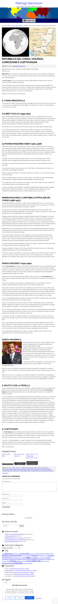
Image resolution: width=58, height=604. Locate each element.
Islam (24, 557)
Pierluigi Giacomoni (29, 3)
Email (5, 498)
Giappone (46, 555)
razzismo (52, 559)
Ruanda (8, 561)
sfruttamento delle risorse (47, 470)
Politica (20, 25)
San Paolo (18, 561)
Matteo (49, 557)
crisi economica (33, 553)
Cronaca (17, 25)
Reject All (19, 597)
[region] (19, 592)
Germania (40, 555)
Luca (35, 557)
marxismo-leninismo (15, 470)
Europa (29, 555)
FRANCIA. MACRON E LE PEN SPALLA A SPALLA (26, 570)
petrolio (29, 470)
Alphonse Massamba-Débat (30, 467)
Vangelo (18, 563)
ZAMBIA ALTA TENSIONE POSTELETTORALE (15, 534)
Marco (38, 557)
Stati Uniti (36, 561)
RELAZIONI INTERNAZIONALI (11, 541)
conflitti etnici (46, 467)
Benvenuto (38, 598)
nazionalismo (5, 559)
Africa (13, 25)
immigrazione (14, 557)
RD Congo (4, 561)
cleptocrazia (39, 467)
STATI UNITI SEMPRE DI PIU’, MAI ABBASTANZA (15, 539)
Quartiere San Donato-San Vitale (40, 559)
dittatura (15, 469)
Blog (6, 582)
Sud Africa (43, 561)
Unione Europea (8, 563)
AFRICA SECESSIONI (9, 536)
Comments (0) (5, 473)
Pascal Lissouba (23, 470)
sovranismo (23, 561)
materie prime (43, 557)
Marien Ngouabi (6, 470)
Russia (13, 561)
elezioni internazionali (11, 555)
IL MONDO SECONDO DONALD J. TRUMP (19, 568)
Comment (6, 481)
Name (5, 494)
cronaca (37, 553)
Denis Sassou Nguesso (8, 469)
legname (49, 469)
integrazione (20, 557)
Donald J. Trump (48, 553)
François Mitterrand (35, 469)
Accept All (29, 597)
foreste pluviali (23, 469)
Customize (10, 597)
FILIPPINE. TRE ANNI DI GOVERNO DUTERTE (24, 574)
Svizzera (47, 561)
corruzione (24, 553)
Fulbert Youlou (43, 469)
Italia (28, 557)
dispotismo (41, 553)
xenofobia (30, 563)
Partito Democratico (15, 559)
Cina (12, 553)
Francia (28, 469)
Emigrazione (23, 555)
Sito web (4, 502)
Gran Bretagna (6, 557)
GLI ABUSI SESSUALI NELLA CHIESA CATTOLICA (24, 576)
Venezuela (25, 563)
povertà (28, 559)
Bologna (8, 553)
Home (9, 25)
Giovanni (51, 555)
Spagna (28, 561)
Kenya (31, 557)
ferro (18, 469)
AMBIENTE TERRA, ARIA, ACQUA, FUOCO (14, 537)
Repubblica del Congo (36, 470)
